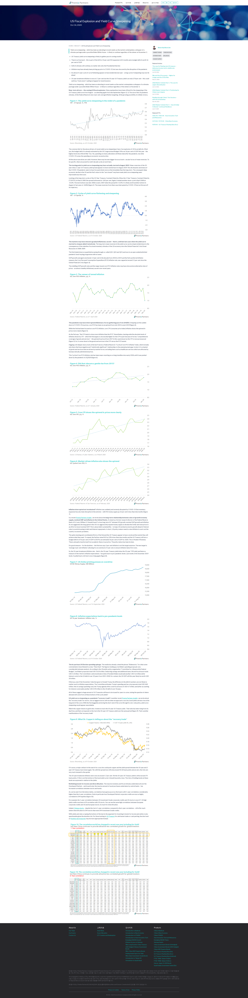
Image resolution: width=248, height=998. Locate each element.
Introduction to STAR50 (133, 935)
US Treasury (111, 816)
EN (163, 2)
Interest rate (157, 55)
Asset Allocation (102, 933)
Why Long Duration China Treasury (136, 944)
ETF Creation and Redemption (106, 935)
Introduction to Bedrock (133, 930)
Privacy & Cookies (113, 990)
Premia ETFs (119, 2)
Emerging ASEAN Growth (133, 940)
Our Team (72, 930)
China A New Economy (161, 933)
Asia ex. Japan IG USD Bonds (162, 963)
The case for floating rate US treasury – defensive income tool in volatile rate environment (164, 68)
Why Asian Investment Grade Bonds (137, 956)
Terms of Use (125, 990)
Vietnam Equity (158, 942)
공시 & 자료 (155, 2)
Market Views (157, 52)
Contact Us (72, 935)
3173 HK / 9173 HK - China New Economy (165, 121)
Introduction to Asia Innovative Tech (137, 937)
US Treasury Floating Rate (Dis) (163, 951)
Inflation (166, 55)
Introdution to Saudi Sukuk (134, 960)
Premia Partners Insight (84, 517)
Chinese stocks (79, 808)
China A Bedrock (159, 930)
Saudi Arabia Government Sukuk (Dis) (165, 965)
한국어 (175, 2)
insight (77, 46)
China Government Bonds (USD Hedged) (166, 947)
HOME (71, 46)
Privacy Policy (136, 990)
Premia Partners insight (130, 698)
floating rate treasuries (78, 818)
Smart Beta (100, 930)
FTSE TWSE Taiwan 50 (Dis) (162, 958)
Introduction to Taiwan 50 (133, 958)
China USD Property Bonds (162, 949)
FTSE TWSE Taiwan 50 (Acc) (162, 961)
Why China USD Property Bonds (135, 951)
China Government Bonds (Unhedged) (165, 944)
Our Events (72, 933)
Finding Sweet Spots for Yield (134, 953)
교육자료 (137, 2)
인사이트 (128, 2)
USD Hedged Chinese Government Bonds (136, 948)
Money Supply (157, 59)
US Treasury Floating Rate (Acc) (163, 954)
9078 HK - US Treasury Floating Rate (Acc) (165, 124)
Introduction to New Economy (135, 933)
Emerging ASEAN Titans (161, 940)
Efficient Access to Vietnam (134, 942)
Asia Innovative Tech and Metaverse (165, 937)
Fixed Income (168, 52)
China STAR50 (158, 935)
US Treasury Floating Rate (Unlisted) (165, 956)
